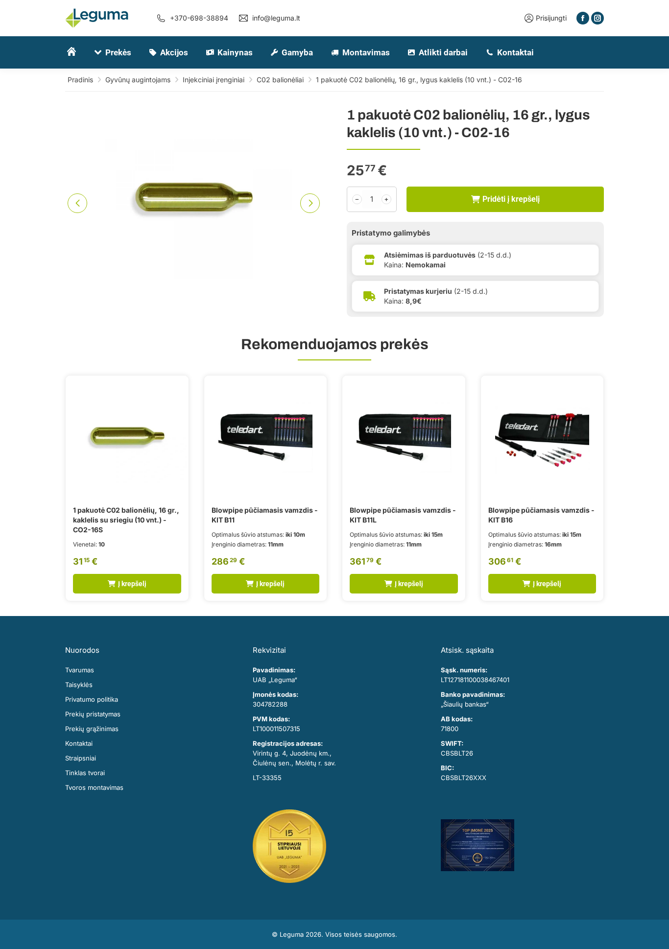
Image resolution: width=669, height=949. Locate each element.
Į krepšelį (132, 584)
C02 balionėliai (280, 79)
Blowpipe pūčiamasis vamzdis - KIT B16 (541, 515)
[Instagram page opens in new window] (597, 18)
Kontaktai (79, 743)
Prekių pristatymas (92, 714)
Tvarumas (79, 670)
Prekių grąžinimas (92, 729)
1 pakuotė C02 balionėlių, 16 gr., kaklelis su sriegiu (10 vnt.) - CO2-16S (126, 520)
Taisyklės (79, 684)
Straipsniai (80, 758)
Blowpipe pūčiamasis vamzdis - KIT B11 (265, 515)
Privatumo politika (91, 699)
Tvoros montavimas (94, 787)
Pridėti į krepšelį (511, 199)
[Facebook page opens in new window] (582, 18)
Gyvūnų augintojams (137, 79)
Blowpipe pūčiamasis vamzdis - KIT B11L (403, 515)
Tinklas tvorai (85, 773)
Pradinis (80, 79)
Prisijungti (551, 18)
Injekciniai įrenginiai (213, 79)
